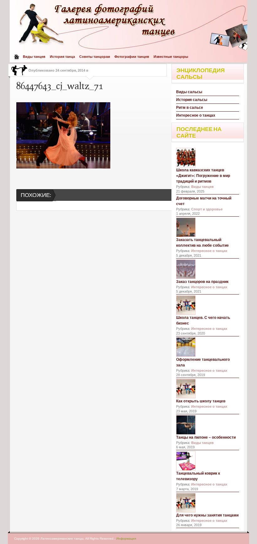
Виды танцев (34, 56)
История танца (62, 56)
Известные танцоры (171, 56)
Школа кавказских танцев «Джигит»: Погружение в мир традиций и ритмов (203, 176)
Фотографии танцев (131, 56)
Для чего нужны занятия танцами (207, 515)
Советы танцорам (94, 56)
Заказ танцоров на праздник (202, 282)
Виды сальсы (189, 92)
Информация (126, 538)
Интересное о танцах (195, 115)
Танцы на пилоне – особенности (206, 437)
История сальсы (191, 100)
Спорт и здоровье (207, 209)
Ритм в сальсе (189, 107)
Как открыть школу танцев (200, 401)
